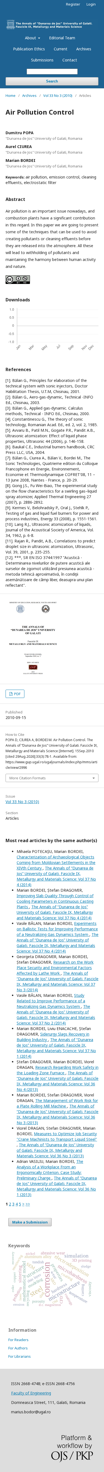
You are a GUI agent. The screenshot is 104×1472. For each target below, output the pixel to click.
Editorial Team (62, 37)
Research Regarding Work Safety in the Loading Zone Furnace (57, 1070)
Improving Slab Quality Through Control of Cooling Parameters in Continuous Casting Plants (55, 901)
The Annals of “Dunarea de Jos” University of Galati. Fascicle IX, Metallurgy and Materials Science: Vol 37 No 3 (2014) (57, 981)
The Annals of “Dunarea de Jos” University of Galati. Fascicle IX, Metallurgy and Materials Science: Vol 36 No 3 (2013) (57, 1114)
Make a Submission (30, 1222)
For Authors (18, 1348)
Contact (69, 60)
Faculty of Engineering (31, 1393)
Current (60, 48)
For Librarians (19, 1356)
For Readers (18, 1339)
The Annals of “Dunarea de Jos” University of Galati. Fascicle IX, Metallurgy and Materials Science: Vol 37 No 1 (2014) (56, 1048)
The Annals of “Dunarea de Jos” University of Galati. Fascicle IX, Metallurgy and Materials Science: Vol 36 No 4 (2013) (57, 1081)
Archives (83, 48)
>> (28, 1204)
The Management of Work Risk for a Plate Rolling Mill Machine (57, 1103)
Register (73, 4)
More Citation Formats (27, 777)
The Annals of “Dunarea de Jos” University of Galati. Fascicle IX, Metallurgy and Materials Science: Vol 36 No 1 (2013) (57, 1186)
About (31, 37)
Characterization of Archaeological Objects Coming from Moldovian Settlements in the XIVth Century (56, 862)
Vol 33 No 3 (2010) (57, 95)
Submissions (42, 60)
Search (52, 81)
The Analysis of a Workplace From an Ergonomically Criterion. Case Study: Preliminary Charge (50, 1170)
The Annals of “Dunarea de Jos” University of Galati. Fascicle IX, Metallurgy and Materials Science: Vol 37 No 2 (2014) (56, 1015)
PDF (17, 693)
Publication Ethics (29, 48)
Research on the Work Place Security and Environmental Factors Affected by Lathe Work (55, 967)
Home (11, 95)
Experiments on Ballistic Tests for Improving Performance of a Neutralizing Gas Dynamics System (57, 929)
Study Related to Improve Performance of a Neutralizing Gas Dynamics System (51, 1001)
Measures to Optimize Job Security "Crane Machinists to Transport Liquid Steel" (57, 1136)
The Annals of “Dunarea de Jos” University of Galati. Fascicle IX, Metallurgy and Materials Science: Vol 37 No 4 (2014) (56, 876)
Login (91, 4)
